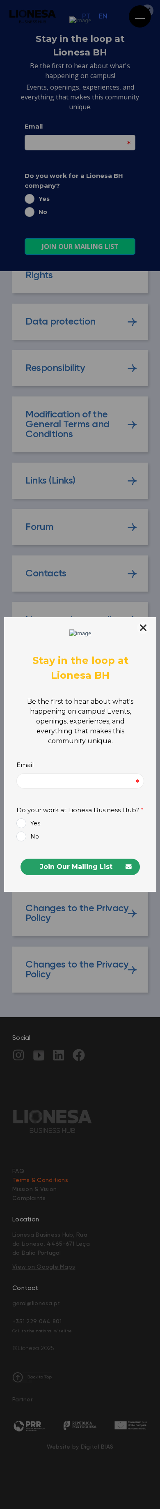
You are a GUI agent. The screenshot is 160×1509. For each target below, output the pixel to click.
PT (86, 16)
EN (103, 16)
